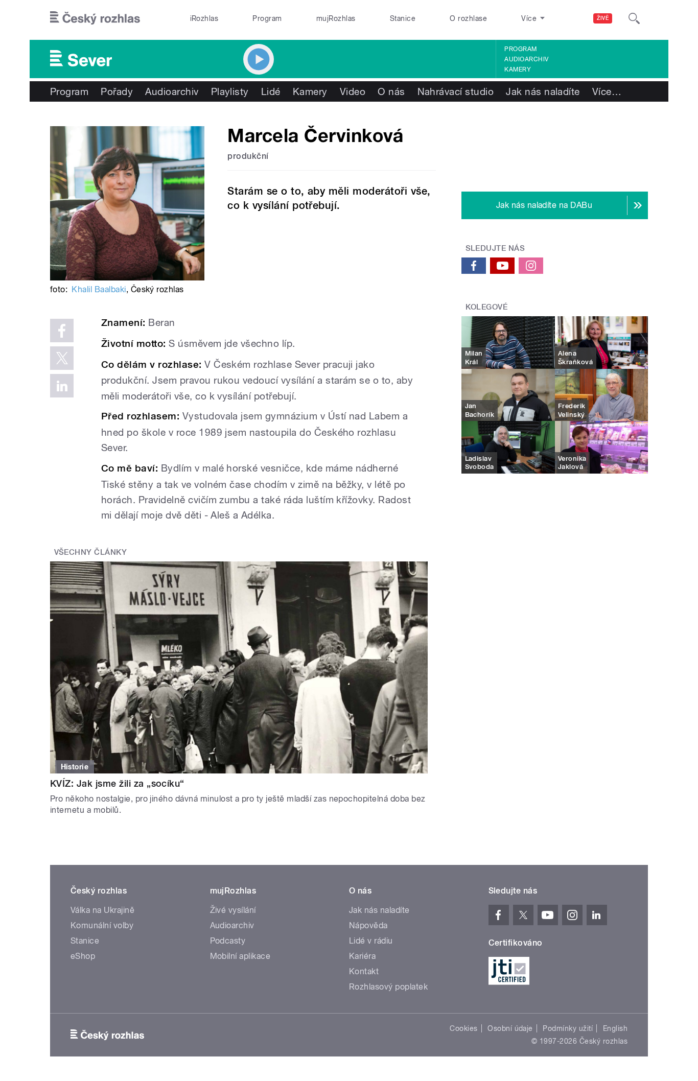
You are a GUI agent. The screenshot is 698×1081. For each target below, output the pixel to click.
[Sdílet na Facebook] (62, 330)
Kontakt (364, 971)
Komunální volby (102, 925)
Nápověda (368, 925)
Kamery (517, 69)
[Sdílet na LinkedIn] (62, 385)
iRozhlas (204, 18)
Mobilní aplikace (240, 956)
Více (606, 91)
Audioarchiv (526, 59)
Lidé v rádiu (371, 941)
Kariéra (362, 956)
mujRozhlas (336, 18)
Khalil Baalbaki (99, 289)
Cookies (463, 1028)
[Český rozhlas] (95, 18)
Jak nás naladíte (543, 91)
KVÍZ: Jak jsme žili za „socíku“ (117, 783)
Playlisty (230, 91)
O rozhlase (468, 18)
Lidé (271, 91)
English (615, 1028)
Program (267, 18)
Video (352, 91)
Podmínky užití (568, 1028)
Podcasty (228, 941)
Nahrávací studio (455, 91)
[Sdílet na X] (62, 358)
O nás (391, 91)
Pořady (117, 91)
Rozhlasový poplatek (388, 987)
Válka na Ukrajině (102, 910)
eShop (83, 956)
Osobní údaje (510, 1028)
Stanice (402, 18)
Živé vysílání (233, 910)
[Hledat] (634, 18)
